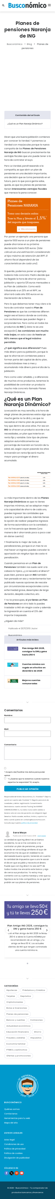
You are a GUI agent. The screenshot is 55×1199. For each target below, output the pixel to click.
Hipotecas (11, 990)
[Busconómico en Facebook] (6, 1173)
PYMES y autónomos (16, 1049)
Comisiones (36, 1020)
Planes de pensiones (17, 1014)
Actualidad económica (18, 1026)
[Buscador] (3, 5)
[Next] (46, 930)
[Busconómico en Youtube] (21, 1173)
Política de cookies (13, 1153)
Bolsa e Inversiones (16, 1008)
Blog (29, 44)
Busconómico (15, 44)
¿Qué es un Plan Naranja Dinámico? (25, 123)
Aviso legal (9, 1139)
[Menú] (49, 5)
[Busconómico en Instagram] (16, 1173)
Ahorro (37, 1032)
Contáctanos (10, 1113)
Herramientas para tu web (17, 1118)
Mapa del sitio (11, 1122)
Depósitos (25, 996)
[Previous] (8, 930)
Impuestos (35, 1037)
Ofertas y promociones (18, 1055)
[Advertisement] (28, 79)
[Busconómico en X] (11, 1173)
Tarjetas (10, 996)
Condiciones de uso (14, 1144)
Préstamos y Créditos (34, 990)
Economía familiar (16, 1044)
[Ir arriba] (48, 1194)
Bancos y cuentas (15, 1020)
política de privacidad (29, 823)
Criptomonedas (14, 1002)
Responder (42, 836)
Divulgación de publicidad (16, 1157)
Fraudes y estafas (15, 1037)
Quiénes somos (12, 1109)
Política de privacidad (14, 1148)
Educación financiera (17, 1032)
